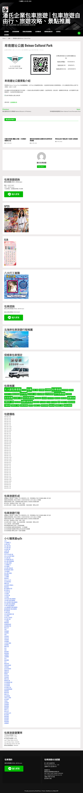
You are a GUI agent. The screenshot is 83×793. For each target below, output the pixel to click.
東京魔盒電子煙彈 (8, 569)
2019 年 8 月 (7, 464)
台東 (22, 50)
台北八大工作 (7, 580)
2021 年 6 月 (7, 435)
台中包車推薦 (49, 394)
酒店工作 (6, 694)
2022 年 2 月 (7, 423)
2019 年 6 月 (7, 467)
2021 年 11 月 (7, 428)
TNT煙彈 (6, 593)
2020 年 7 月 (7, 447)
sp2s (5, 540)
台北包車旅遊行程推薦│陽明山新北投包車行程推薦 (17, 529)
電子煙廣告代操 (8, 588)
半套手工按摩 (7, 697)
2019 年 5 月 (7, 469)
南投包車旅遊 (16, 394)
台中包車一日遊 (32, 394)
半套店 (6, 701)
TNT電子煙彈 (7, 643)
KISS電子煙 (7, 549)
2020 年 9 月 (7, 443)
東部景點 (26, 50)
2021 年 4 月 (7, 437)
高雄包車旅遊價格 (27, 31)
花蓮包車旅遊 (24, 405)
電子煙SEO (7, 590)
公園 (33, 50)
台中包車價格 (40, 394)
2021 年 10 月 (7, 430)
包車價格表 (38, 31)
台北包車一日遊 (18, 398)
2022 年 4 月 (7, 420)
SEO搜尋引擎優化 (8, 585)
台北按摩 (6, 699)
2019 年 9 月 (7, 462)
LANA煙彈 (6, 571)
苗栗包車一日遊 (37, 405)
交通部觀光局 (13, 102)
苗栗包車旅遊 (44, 405)
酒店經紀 (6, 578)
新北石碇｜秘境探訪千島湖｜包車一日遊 (14, 503)
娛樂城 (6, 673)
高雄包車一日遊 (59, 405)
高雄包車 (51, 405)
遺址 (37, 50)
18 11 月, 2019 (16, 50)
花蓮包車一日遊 (15, 405)
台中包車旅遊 (59, 394)
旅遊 (59, 402)
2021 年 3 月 (7, 438)
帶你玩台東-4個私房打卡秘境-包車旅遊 (66, 139)
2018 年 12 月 (7, 477)
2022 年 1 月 (7, 425)
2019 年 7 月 (7, 466)
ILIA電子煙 (7, 544)
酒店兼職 (6, 575)
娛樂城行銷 (7, 680)
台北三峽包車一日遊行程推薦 (11, 523)
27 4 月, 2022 (8, 143)
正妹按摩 (6, 702)
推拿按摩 (6, 622)
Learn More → (41, 166)
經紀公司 (6, 627)
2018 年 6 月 (7, 488)
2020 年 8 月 (7, 445)
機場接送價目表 (48, 31)
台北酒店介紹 (7, 687)
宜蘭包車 (71, 398)
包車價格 (41, 390)
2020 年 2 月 (7, 454)
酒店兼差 (6, 651)
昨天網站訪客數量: (9, 738)
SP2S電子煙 (7, 547)
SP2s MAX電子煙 (8, 554)
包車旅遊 (56, 389)
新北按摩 (6, 714)
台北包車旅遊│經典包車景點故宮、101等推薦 (15, 527)
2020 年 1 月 (7, 455)
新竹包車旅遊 (54, 402)
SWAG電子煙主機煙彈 (9, 598)
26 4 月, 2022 (34, 143)
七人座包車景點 (13, 389)
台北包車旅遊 (28, 398)
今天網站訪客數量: (9, 735)
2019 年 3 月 (7, 472)
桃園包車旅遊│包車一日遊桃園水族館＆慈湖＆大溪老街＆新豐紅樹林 (21, 501)
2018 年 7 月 (7, 486)
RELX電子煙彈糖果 (9, 561)
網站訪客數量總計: (9, 745)
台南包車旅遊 (38, 398)
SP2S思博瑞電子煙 (9, 614)
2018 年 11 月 (7, 479)
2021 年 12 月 (7, 426)
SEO (5, 648)
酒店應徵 (6, 653)
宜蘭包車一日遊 (9, 402)
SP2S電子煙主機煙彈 (9, 603)
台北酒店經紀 (7, 581)
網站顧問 (6, 552)
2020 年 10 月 (7, 442)
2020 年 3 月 (7, 452)
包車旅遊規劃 (15, 31)
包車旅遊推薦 (65, 390)
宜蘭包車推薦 (17, 402)
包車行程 (6, 638)
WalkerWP (55, 791)
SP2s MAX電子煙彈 (9, 556)
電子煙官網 (7, 610)
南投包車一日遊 (8, 394)
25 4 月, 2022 (59, 141)
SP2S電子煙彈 (8, 563)
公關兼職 (6, 656)
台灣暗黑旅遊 (7, 624)
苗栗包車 (31, 405)
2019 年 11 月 (7, 459)
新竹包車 (48, 402)
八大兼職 (6, 576)
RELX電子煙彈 (8, 573)
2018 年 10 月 (7, 481)
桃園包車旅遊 (71, 402)
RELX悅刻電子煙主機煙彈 (10, 602)
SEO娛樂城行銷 (8, 682)
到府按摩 (6, 718)
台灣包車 (44, 398)
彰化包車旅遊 (42, 402)
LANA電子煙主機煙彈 (9, 600)
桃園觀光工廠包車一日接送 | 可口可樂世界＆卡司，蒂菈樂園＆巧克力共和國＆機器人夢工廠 (27, 498)
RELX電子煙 (7, 546)
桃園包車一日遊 (64, 402)
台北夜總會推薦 (8, 689)
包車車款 (6, 636)
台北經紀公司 (7, 713)
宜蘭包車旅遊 (27, 402)
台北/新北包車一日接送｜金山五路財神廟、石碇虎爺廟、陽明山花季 (21, 505)
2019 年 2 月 (7, 474)
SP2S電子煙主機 (8, 568)
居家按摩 (6, 716)
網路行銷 (6, 583)
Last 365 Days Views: (10, 743)
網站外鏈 (6, 663)
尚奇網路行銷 (7, 626)
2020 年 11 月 (7, 440)
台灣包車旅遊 (50, 398)
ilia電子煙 (6, 551)
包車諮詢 (6, 35)
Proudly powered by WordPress (33, 791)
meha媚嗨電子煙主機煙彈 (10, 607)
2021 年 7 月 (7, 433)
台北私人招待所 (8, 617)
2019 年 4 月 (7, 471)
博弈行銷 (6, 679)
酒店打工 (6, 709)
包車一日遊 (35, 390)
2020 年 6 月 (7, 449)
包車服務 (6, 31)
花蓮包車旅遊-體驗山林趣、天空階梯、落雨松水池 (16, 140)
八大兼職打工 (7, 542)
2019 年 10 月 (7, 460)
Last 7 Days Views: (9, 740)
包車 (29, 389)
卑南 (35, 50)
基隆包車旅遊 (63, 398)
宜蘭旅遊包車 (36, 402)
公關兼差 (6, 655)
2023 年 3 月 (7, 416)
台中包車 (23, 394)
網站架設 (6, 586)
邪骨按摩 (6, 690)
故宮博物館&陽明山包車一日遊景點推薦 (14, 525)
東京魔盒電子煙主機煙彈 (10, 609)
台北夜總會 (7, 684)
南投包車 (71, 390)
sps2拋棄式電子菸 (8, 559)
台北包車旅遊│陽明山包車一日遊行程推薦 (14, 530)
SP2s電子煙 (7, 557)
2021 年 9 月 (7, 431)
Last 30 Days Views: (9, 742)
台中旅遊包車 (68, 394)
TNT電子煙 (7, 592)
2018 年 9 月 (7, 483)
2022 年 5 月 (7, 418)
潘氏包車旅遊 (9, 50)
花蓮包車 (7, 405)
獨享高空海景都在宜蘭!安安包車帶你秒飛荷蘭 (41, 140)
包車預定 (58, 31)
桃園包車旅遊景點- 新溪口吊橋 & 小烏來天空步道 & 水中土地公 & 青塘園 (22, 500)
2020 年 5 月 (7, 450)
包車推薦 (48, 390)
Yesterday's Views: (9, 736)
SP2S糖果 (6, 615)
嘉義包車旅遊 (57, 398)
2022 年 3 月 (7, 421)
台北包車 (8, 398)
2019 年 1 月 (7, 476)
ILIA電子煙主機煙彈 (9, 605)
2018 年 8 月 (7, 484)
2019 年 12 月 (7, 457)
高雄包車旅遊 (68, 405)
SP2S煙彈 (6, 566)
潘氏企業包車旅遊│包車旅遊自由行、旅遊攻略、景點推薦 (41, 18)
